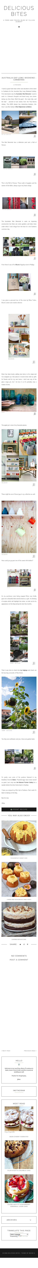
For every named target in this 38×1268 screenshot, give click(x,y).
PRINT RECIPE (19, 809)
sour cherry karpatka (19, 1136)
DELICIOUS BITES (19, 11)
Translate (25, 1236)
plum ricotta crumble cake (19, 1170)
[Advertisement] (19, 49)
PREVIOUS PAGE (30, 1050)
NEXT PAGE (6, 1050)
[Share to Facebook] (24, 944)
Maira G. (32, 1253)
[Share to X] (20, 944)
